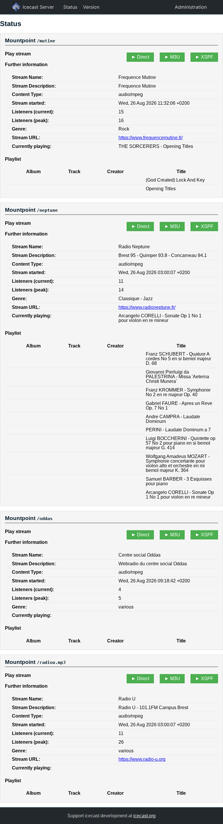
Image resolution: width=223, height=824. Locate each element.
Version (91, 7)
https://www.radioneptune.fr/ (146, 307)
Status (70, 7)
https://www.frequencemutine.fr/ (150, 137)
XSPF (207, 57)
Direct (143, 57)
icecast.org (144, 815)
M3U (175, 57)
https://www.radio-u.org (142, 759)
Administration (191, 7)
